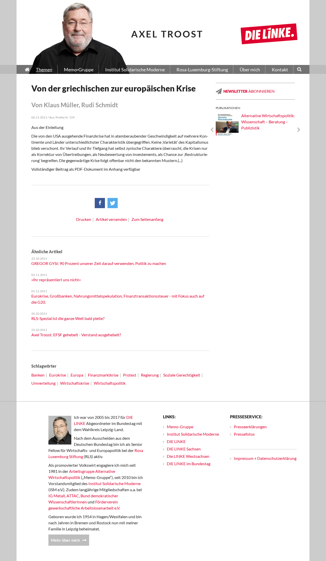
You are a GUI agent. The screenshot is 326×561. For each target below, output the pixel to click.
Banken (38, 374)
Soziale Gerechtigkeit (181, 374)
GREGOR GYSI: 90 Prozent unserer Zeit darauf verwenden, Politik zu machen (98, 263)
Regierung (150, 374)
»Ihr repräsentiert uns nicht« (56, 279)
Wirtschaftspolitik (110, 383)
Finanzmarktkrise (103, 374)
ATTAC (72, 495)
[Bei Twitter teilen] (112, 203)
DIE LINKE (176, 441)
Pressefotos (244, 434)
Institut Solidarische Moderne (114, 483)
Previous (211, 129)
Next (298, 129)
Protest (129, 374)
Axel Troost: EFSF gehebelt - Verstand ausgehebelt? (76, 334)
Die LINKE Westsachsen (188, 456)
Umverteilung (43, 383)
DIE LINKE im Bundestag (188, 463)
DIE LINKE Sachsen (184, 448)
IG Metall (56, 495)
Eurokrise (57, 374)
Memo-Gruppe (180, 426)
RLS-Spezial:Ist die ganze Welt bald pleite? (67, 318)
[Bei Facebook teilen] (100, 203)
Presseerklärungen (250, 426)
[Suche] (299, 70)
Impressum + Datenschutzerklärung (265, 458)
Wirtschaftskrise (74, 383)
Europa (77, 374)
